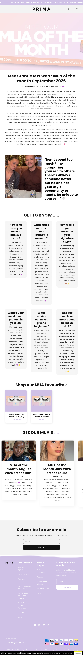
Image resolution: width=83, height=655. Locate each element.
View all (57, 434)
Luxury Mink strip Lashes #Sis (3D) (16, 416)
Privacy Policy (23, 574)
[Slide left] (37, 514)
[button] (68, 9)
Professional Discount (42, 583)
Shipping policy (73, 650)
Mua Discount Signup (23, 568)
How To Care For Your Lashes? (24, 587)
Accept (78, 653)
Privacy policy (49, 650)
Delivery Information (42, 571)
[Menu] (6, 9)
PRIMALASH (15, 650)
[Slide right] (46, 514)
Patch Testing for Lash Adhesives (23, 605)
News (20, 617)
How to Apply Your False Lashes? (23, 595)
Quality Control (43, 589)
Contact (21, 613)
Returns (40, 577)
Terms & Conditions (22, 580)
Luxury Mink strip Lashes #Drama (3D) (41, 416)
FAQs (39, 593)
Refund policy (39, 650)
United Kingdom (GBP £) (15, 643)
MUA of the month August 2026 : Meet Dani (18, 469)
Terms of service (61, 650)
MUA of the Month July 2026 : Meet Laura (57, 469)
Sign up (41, 547)
